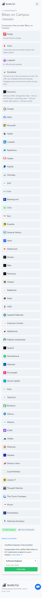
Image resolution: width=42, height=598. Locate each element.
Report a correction (9, 538)
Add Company (9, 530)
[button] (38, 587)
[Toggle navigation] (37, 4)
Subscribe (21, 569)
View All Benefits (27, 530)
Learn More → (17, 555)
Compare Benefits (10, 11)
